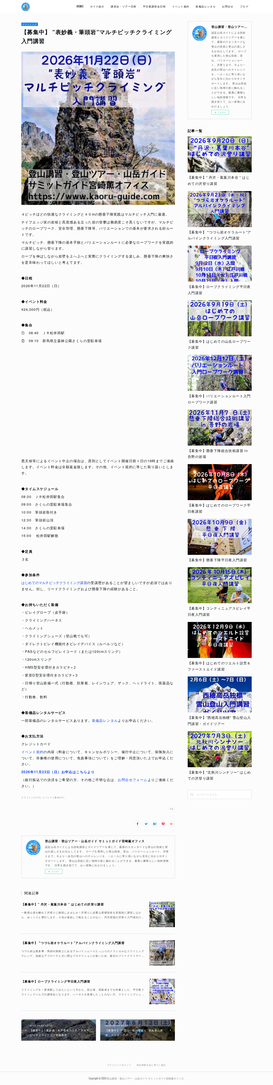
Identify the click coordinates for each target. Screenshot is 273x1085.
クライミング (29, 24)
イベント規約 (180, 6)
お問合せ (228, 6)
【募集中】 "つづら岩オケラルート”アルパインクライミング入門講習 (73, 943)
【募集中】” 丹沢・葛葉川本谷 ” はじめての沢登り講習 (62, 904)
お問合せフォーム (132, 779)
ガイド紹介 (97, 6)
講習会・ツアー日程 (123, 6)
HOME (80, 6)
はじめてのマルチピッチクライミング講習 (54, 582)
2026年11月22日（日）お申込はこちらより (58, 771)
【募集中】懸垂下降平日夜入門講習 (217, 559)
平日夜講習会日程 (154, 6)
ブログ (244, 6)
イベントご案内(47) (53, 797)
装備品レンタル (206, 6)
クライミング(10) (31, 797)
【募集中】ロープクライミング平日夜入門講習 (55, 981)
